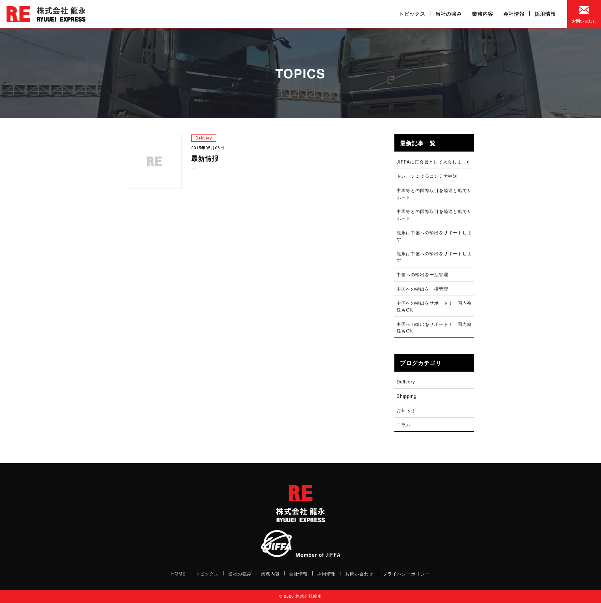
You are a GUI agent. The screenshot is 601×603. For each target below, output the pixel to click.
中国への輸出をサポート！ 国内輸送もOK (434, 306)
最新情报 (205, 158)
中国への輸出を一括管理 (422, 274)
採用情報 (545, 13)
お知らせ (406, 410)
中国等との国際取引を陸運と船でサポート (434, 193)
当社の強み (448, 13)
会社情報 (514, 13)
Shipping (407, 396)
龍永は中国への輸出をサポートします (434, 235)
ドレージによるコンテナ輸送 (427, 175)
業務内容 (482, 13)
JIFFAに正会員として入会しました (434, 161)
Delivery (203, 138)
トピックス (412, 13)
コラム (404, 424)
